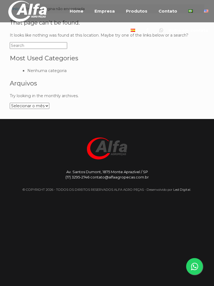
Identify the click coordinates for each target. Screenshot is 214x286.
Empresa (104, 11)
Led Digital (181, 190)
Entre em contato (187, 30)
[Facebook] (147, 30)
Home (76, 11)
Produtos (136, 11)
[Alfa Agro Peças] (27, 11)
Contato (168, 11)
